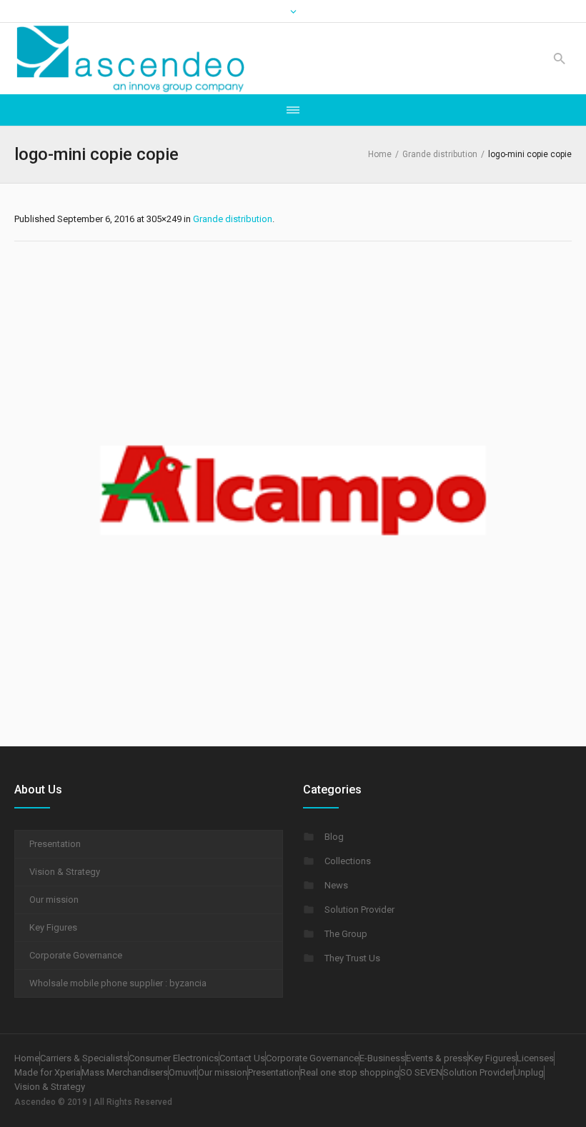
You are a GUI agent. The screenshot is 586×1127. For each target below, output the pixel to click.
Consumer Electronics (174, 1058)
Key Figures (53, 927)
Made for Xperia (47, 1072)
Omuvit (183, 1072)
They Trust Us (352, 958)
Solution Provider (359, 909)
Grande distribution (439, 154)
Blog (334, 836)
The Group (345, 933)
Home (380, 154)
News (336, 885)
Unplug (529, 1072)
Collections (347, 861)
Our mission (54, 899)
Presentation (55, 843)
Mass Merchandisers (124, 1072)
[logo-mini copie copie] (293, 490)
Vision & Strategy (64, 871)
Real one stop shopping (349, 1072)
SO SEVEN (421, 1072)
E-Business (382, 1058)
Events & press (436, 1058)
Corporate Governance (75, 955)
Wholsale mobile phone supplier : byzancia (118, 983)
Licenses (535, 1058)
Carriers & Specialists (84, 1058)
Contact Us (242, 1058)
